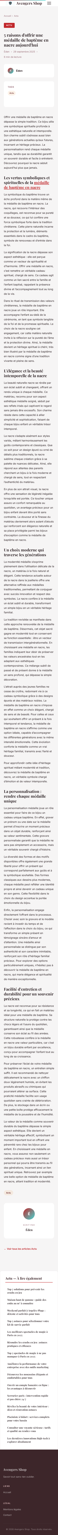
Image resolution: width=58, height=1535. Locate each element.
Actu (16, 16)
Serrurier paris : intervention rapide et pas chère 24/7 (27, 1397)
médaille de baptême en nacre (26, 185)
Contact (7, 1515)
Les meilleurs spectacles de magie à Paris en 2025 (27, 1333)
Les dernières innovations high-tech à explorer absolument (28, 1440)
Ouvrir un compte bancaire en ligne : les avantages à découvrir (28, 1386)
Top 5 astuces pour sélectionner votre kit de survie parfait (28, 1322)
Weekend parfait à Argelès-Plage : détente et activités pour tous (26, 1312)
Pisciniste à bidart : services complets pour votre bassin (28, 1418)
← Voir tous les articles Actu (20, 1248)
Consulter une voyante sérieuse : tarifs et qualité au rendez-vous (29, 1429)
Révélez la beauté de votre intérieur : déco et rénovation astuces (28, 1408)
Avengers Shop (29, 3)
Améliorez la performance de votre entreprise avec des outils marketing (27, 1365)
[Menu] (49, 3)
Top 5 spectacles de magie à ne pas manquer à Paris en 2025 (26, 1354)
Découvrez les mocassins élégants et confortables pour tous (27, 1376)
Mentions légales (12, 1509)
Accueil (7, 16)
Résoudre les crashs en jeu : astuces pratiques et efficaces (27, 1344)
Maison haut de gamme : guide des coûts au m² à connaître (26, 1301)
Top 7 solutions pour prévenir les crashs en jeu (25, 1291)
